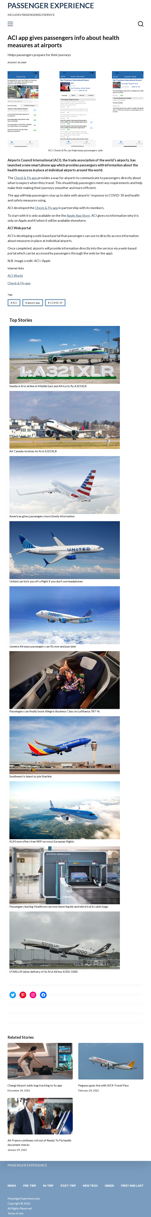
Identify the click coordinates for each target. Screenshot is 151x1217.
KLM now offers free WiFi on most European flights (41, 841)
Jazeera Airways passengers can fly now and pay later (42, 646)
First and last (132, 1185)
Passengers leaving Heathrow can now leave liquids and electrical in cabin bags (58, 906)
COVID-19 (55, 302)
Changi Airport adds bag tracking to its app (35, 1085)
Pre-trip (29, 1185)
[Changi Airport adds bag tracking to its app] (40, 1061)
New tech (90, 1185)
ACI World (15, 276)
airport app (32, 302)
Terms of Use (15, 1213)
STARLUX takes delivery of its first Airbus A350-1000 (43, 971)
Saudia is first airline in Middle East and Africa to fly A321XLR (48, 386)
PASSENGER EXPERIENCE (51, 5)
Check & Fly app (25, 178)
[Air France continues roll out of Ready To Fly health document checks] (40, 1116)
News (12, 1185)
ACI (14, 302)
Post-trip (68, 1185)
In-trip (48, 1185)
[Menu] (10, 24)
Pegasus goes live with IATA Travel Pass (103, 1085)
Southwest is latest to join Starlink (30, 776)
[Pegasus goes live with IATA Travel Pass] (110, 1061)
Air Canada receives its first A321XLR (33, 451)
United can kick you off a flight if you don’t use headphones (46, 581)
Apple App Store (78, 215)
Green (109, 1185)
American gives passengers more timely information (42, 516)
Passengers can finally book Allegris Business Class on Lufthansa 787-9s (54, 711)
